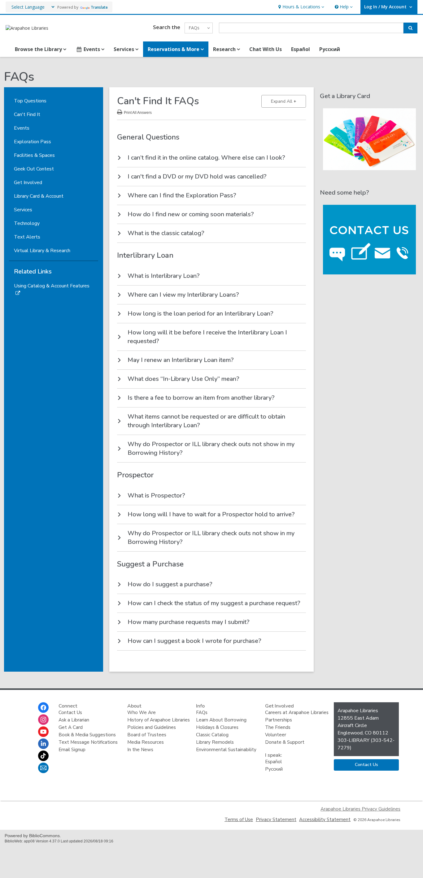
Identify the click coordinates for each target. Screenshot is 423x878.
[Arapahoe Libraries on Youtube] (43, 731)
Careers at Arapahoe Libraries (297, 712)
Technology (27, 223)
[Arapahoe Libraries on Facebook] (43, 707)
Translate (99, 7)
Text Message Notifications (88, 742)
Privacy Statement (276, 819)
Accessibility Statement (325, 819)
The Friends (277, 727)
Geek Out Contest (34, 169)
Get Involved (28, 182)
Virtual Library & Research (42, 250)
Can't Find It (27, 114)
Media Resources (145, 742)
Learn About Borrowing (221, 720)
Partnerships (278, 720)
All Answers (138, 112)
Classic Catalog (212, 735)
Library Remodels (215, 742)
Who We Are (141, 712)
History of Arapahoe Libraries (158, 720)
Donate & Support (284, 742)
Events (21, 128)
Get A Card (71, 727)
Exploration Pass (32, 141)
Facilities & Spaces (34, 155)
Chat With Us (265, 49)
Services (23, 209)
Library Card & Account (38, 196)
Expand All (288, 101)
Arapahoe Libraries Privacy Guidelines (360, 809)
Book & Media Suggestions (87, 735)
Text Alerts (27, 237)
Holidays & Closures (217, 727)
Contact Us (70, 712)
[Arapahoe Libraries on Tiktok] (43, 756)
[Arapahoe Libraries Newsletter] (43, 768)
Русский (329, 49)
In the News (140, 750)
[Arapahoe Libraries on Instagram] (43, 719)
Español (300, 49)
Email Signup (72, 750)
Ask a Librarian (74, 720)
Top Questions (30, 100)
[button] (300, 7)
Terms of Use (239, 819)
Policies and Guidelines (151, 727)
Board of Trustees (146, 735)
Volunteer (275, 735)
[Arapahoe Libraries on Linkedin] (43, 743)
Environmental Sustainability (226, 750)
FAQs (201, 712)
